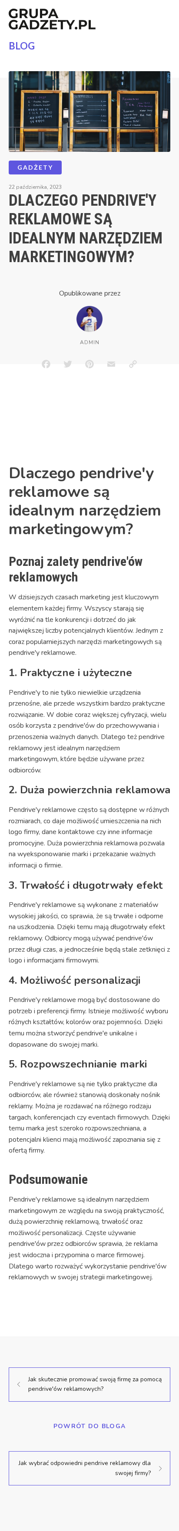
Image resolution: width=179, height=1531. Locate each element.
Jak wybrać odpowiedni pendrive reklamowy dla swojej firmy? (85, 1468)
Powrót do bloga (89, 1426)
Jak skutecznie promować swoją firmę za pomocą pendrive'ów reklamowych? (95, 1384)
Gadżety (35, 167)
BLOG (22, 46)
